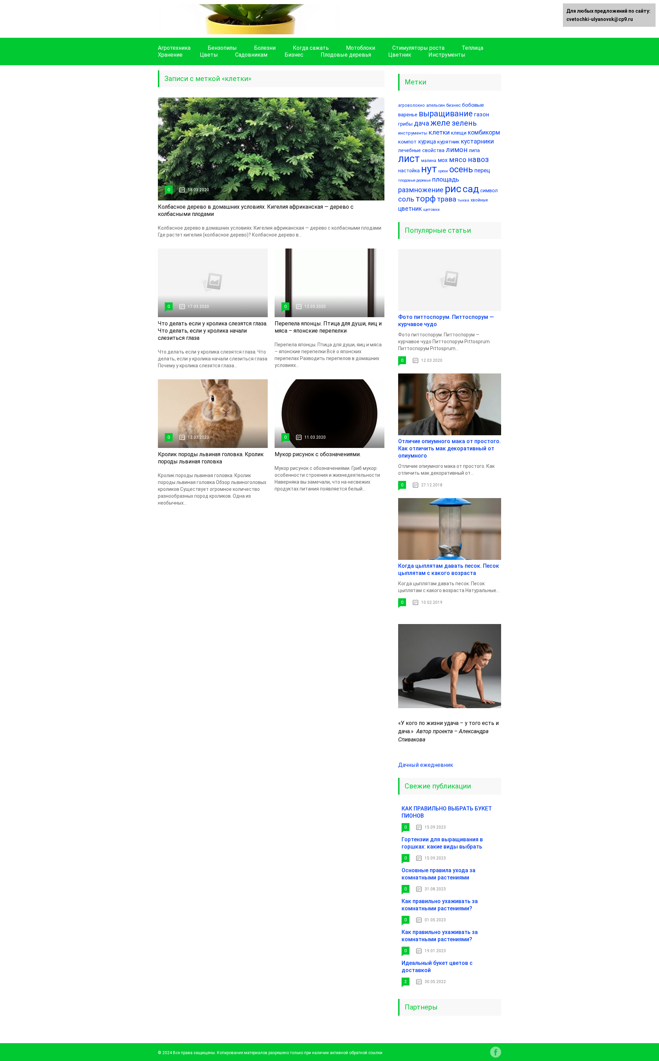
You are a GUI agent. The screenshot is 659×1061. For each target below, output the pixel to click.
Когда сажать (311, 48)
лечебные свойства (421, 150)
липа (474, 150)
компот (407, 142)
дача (421, 123)
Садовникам (251, 54)
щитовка (431, 209)
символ (489, 190)
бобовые (473, 105)
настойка (409, 170)
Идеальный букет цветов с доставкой (437, 966)
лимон (456, 150)
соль (406, 199)
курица (427, 141)
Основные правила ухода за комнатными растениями (438, 874)
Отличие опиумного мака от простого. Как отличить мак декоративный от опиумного (449, 448)
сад (471, 189)
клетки (439, 132)
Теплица (472, 48)
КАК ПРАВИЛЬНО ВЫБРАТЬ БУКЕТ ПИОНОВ (447, 812)
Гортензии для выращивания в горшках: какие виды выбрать (442, 843)
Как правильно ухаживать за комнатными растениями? (440, 905)
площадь (445, 179)
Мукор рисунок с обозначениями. (318, 454)
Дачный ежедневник (425, 765)
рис (453, 189)
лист (409, 158)
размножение (420, 190)
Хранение (170, 54)
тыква (463, 200)
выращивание (446, 113)
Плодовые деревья (346, 54)
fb (495, 1052)
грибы (405, 124)
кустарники (477, 141)
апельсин (435, 105)
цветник (410, 208)
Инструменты (446, 54)
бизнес (453, 105)
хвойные (479, 200)
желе (440, 123)
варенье (407, 115)
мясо (457, 159)
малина (428, 160)
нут (429, 169)
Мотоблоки (360, 48)
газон (481, 114)
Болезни (265, 48)
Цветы (209, 54)
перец (482, 170)
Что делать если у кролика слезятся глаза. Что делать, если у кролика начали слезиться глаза (212, 330)
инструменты (412, 133)
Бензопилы (222, 48)
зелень (464, 123)
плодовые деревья (414, 180)
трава (446, 199)
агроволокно (411, 105)
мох (443, 160)
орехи (443, 171)
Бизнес (294, 54)
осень (461, 169)
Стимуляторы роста (418, 48)
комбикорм (484, 132)
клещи (458, 133)
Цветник (399, 54)
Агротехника (174, 48)
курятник (448, 142)
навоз (478, 159)
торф (426, 199)
